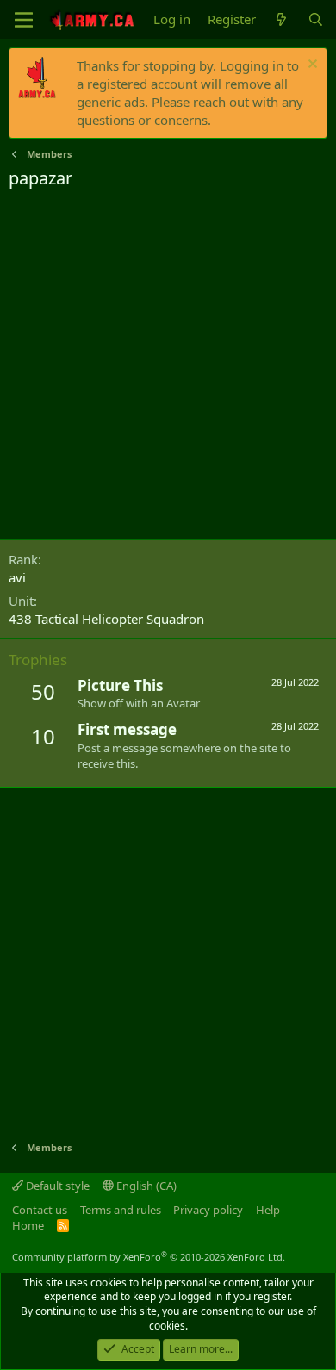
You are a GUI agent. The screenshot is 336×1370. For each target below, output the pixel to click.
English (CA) (145, 1185)
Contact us (39, 1209)
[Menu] (23, 20)
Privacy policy (208, 1209)
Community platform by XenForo (148, 1256)
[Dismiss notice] (310, 66)
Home (28, 1225)
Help (268, 1209)
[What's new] (281, 19)
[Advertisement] (168, 367)
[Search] (316, 19)
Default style (56, 1185)
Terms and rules (120, 1209)
